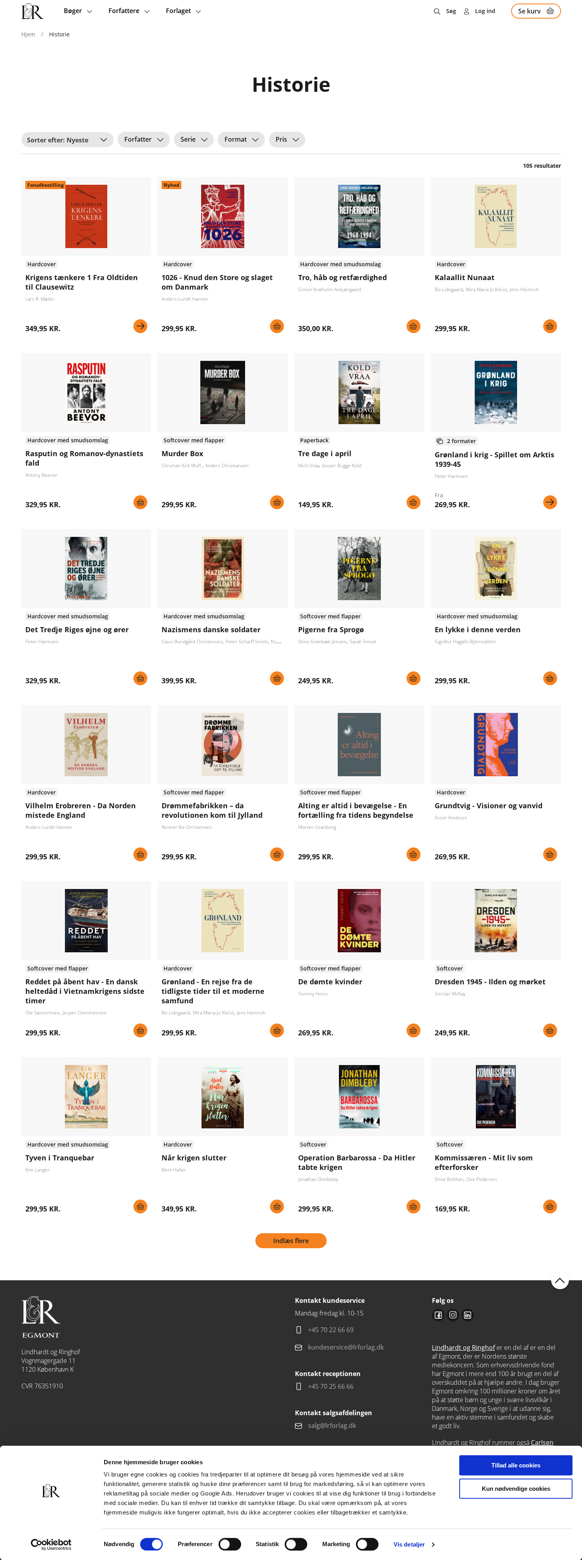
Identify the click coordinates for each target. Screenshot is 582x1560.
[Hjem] (32, 11)
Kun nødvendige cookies (516, 1488)
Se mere (140, 326)
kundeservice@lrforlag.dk (346, 1347)
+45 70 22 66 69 (331, 1329)
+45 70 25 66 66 (331, 1386)
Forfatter (138, 139)
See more (86, 258)
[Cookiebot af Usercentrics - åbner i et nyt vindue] (51, 1545)
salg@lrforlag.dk (332, 1425)
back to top (560, 1280)
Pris (281, 139)
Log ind (485, 11)
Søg (451, 11)
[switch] (230, 1544)
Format (235, 139)
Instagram (453, 1315)
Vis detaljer (409, 1544)
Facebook (438, 1315)
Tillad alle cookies (515, 1465)
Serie (188, 139)
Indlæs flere (291, 1240)
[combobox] (67, 139)
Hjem (28, 34)
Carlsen (542, 1442)
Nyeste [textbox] (77, 140)
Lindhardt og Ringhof (463, 1347)
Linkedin (467, 1315)
